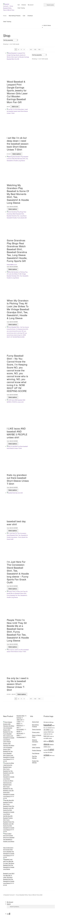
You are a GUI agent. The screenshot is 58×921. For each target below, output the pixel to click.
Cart (19, 5)
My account (30, 5)
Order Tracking (21, 8)
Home (4, 15)
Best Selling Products (14, 15)
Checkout (23, 5)
